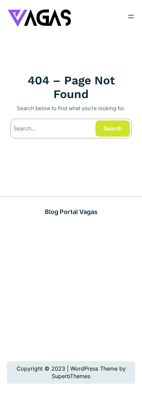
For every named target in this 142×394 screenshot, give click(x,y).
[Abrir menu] (131, 16)
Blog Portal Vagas (71, 211)
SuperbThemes (71, 376)
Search (113, 128)
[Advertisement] (71, 289)
